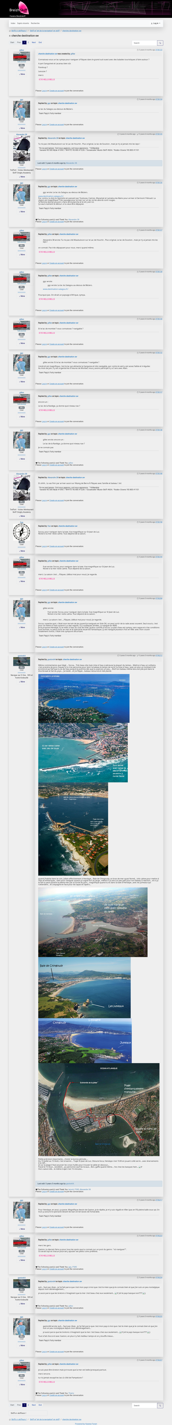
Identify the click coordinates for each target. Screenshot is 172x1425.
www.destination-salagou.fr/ (51, 196)
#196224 (159, 1277)
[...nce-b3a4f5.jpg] (73, 829)
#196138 (159, 430)
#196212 (159, 655)
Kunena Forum (91, 1424)
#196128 (159, 272)
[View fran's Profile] (21, 532)
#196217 (159, 1200)
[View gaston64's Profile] (21, 661)
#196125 (159, 134)
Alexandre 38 (21, 134)
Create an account (56, 91)
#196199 (159, 557)
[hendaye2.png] (85, 1040)
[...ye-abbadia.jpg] (84, 987)
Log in (44, 91)
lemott (71, 1189)
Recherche (35, 23)
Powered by (80, 1424)
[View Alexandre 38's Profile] (21, 148)
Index (13, 23)
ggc (21, 99)
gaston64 (22, 656)
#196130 (159, 319)
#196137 (159, 392)
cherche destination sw (47, 54)
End (40, 42)
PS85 (77, 1189)
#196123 (159, 50)
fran (21, 522)
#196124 (159, 99)
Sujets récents (23, 23)
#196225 (159, 1316)
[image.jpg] (98, 1109)
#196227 (159, 1360)
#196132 (159, 353)
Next (34, 42)
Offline (22, 65)
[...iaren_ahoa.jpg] (93, 922)
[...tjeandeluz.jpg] (84, 698)
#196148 (159, 473)
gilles (21, 50)
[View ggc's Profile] (21, 109)
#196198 (159, 522)
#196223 (159, 1236)
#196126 (159, 183)
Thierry (71, 1393)
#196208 (159, 598)
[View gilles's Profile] (21, 56)
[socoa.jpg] (83, 752)
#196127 (159, 230)
